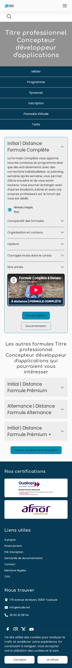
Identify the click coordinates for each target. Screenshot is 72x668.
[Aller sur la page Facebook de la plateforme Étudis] (7, 629)
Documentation (36, 326)
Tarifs (36, 124)
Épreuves (36, 93)
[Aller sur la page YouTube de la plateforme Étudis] (31, 629)
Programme (36, 82)
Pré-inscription (36, 315)
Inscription (36, 103)
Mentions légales (15, 570)
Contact (9, 564)
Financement (13, 546)
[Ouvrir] (65, 6)
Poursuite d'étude (36, 114)
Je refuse (53, 659)
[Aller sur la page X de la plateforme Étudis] (23, 629)
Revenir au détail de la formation (36, 450)
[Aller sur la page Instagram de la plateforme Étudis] (15, 629)
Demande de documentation (23, 558)
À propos (10, 540)
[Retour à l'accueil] (9, 6)
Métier (36, 71)
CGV (7, 576)
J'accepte (19, 659)
